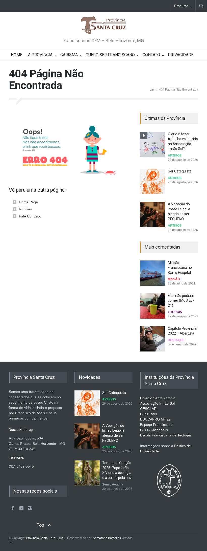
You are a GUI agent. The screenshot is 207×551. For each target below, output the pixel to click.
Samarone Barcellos (106, 538)
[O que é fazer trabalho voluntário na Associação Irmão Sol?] (152, 144)
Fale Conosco (30, 216)
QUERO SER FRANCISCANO (110, 54)
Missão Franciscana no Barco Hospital (180, 268)
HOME (16, 54)
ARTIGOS (175, 155)
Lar (151, 89)
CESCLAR (148, 409)
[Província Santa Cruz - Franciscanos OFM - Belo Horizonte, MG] (103, 25)
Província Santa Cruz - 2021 (45, 538)
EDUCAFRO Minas (155, 419)
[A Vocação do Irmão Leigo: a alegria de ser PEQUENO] (152, 214)
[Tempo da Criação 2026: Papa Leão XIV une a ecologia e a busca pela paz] (87, 473)
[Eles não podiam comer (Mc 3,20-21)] (152, 306)
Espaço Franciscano (156, 425)
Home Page (28, 202)
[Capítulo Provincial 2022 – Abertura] (152, 338)
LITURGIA (175, 312)
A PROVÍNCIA (40, 54)
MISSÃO (174, 279)
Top (40, 525)
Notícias (25, 209)
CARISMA (69, 54)
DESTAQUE (176, 340)
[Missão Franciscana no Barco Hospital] (152, 273)
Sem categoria (112, 484)
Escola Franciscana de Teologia (165, 435)
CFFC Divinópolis (154, 430)
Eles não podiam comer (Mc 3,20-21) (181, 300)
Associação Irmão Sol (157, 403)
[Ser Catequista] (152, 181)
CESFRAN (148, 414)
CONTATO (151, 54)
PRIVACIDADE (180, 54)
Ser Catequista (180, 171)
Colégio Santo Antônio (157, 398)
